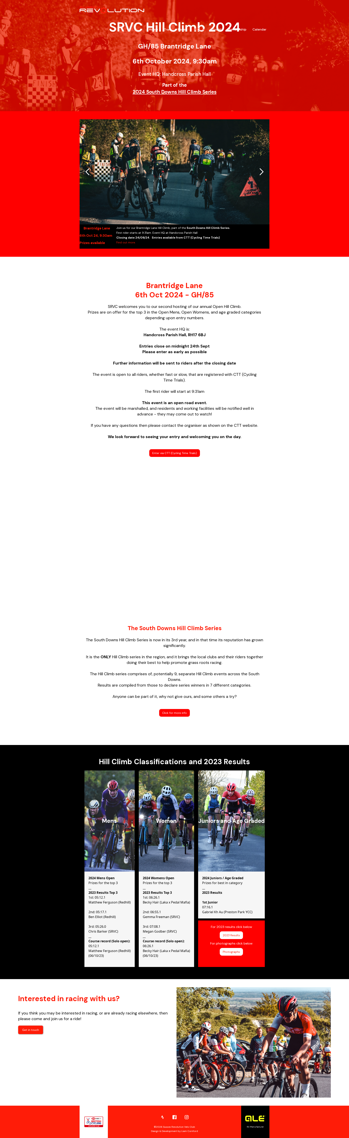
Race (181, 29)
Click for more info (174, 713)
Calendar (259, 29)
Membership (236, 29)
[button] (88, 171)
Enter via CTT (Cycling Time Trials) (174, 453)
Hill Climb (198, 29)
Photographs (231, 952)
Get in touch (30, 1030)
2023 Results (231, 935)
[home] (112, 10)
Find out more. (126, 242)
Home (153, 29)
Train (168, 29)
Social (216, 29)
